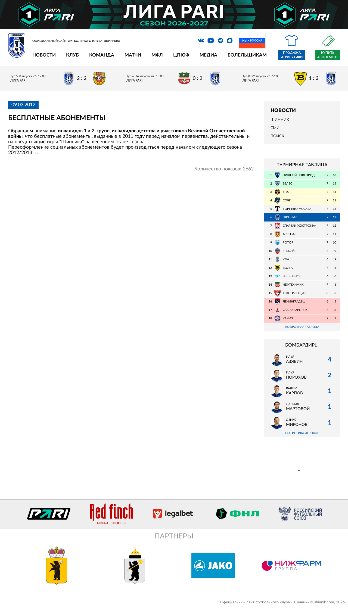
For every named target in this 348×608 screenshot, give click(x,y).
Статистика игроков (302, 433)
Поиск (277, 136)
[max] (229, 40)
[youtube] (210, 40)
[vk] (201, 40)
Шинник (280, 120)
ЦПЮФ (181, 55)
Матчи (133, 55)
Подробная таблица (302, 326)
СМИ (275, 128)
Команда (101, 55)
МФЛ (157, 55)
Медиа (208, 55)
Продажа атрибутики (292, 55)
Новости (44, 55)
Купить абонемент (327, 55)
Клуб (72, 55)
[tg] (220, 40)
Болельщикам (247, 55)
